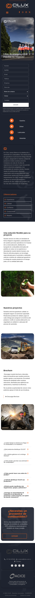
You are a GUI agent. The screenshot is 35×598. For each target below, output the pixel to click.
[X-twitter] (29, 12)
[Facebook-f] (19, 12)
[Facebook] (12, 565)
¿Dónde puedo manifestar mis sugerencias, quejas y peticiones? (15, 487)
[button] (7, 12)
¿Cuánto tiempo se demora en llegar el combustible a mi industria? (15, 443)
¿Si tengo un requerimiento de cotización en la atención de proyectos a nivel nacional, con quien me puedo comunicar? (16, 495)
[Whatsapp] (22, 12)
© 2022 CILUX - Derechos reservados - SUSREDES (17, 593)
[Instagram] (26, 12)
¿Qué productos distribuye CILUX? (15, 449)
